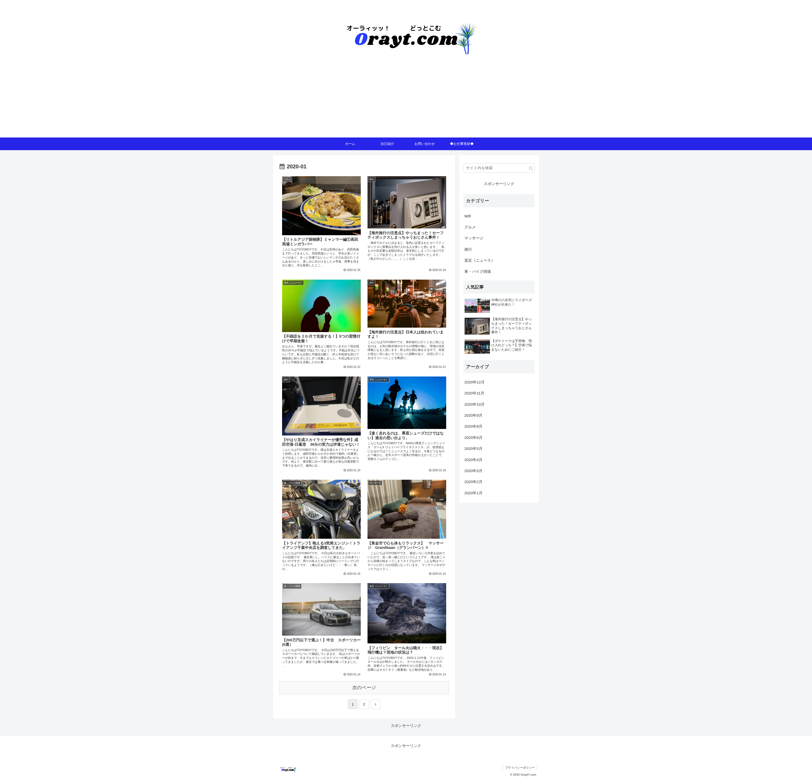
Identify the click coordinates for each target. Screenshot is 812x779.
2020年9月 (473, 415)
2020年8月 (473, 426)
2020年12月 (474, 382)
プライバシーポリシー (520, 767)
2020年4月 (473, 460)
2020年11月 (474, 393)
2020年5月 (473, 449)
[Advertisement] (406, 105)
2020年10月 (474, 404)
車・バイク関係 (477, 271)
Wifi (467, 216)
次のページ (364, 687)
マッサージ (473, 238)
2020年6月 (473, 438)
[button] (531, 168)
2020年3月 (473, 471)
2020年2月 (473, 482)
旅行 (468, 249)
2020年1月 (473, 493)
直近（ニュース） (479, 260)
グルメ (470, 227)
